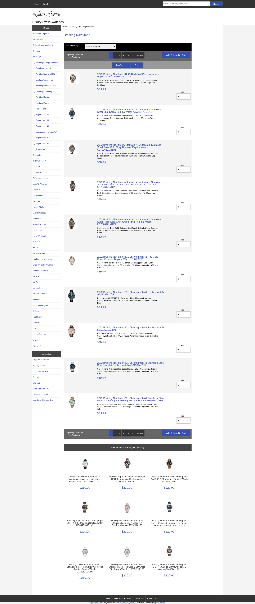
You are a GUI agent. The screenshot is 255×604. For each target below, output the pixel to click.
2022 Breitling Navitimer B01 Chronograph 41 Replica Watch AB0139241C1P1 (130, 293)
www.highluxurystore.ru (126, 603)
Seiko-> (36, 311)
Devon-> (36, 201)
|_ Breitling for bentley (42, 91)
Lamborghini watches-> (42, 259)
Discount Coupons (40, 394)
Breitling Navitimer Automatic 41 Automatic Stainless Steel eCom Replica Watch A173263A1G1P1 (84, 479)
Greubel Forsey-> (40, 224)
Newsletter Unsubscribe (43, 400)
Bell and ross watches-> (43, 45)
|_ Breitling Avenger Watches (45, 62)
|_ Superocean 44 (41, 120)
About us (117, 598)
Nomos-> (36, 288)
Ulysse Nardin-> (39, 334)
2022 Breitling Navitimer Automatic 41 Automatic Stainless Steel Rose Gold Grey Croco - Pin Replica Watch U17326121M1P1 (129, 222)
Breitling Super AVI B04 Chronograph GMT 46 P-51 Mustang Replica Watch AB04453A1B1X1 (169, 479)
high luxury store (96, 603)
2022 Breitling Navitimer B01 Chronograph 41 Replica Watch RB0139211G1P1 (130, 328)
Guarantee (139, 598)
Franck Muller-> (39, 207)
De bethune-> (38, 195)
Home (36, 4)
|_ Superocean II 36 (41, 138)
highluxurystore (159, 603)
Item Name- (121, 65)
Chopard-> (37, 166)
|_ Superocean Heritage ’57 (45, 132)
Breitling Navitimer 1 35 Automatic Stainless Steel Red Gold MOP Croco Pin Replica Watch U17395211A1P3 (127, 566)
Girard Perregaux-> (41, 213)
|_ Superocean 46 (41, 126)
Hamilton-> (37, 230)
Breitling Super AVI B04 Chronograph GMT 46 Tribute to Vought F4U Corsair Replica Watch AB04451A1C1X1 (169, 522)
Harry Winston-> (39, 236)
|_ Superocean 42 (41, 114)
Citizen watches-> (40, 178)
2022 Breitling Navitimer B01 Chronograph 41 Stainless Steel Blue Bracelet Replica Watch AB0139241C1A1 (130, 364)
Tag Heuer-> (38, 317)
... (132, 55)
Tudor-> (36, 323)
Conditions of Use (40, 371)
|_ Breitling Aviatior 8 (42, 68)
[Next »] (140, 55)
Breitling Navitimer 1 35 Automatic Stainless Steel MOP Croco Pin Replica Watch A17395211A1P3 (127, 522)
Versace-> (37, 346)
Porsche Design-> (40, 305)
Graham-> (37, 218)
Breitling (73, 27)
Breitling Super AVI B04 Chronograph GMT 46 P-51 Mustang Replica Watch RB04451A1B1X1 (85, 522)
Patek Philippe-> (40, 294)
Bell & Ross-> (39, 39)
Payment (127, 598)
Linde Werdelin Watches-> (44, 265)
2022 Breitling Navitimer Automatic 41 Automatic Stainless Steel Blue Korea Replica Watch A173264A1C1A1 (129, 110)
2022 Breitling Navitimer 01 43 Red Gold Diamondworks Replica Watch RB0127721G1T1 (128, 75)
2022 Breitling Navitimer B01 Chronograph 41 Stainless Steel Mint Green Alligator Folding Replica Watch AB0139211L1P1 (130, 399)
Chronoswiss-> (39, 172)
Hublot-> (36, 242)
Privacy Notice (39, 366)
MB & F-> (37, 276)
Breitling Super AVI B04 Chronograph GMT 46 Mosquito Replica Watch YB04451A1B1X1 (127, 479)
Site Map (36, 383)
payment (36, 300)
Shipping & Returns (41, 360)
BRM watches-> (39, 161)
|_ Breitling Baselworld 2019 (45, 74)
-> (37, 57)
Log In (46, 4)
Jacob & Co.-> (39, 253)
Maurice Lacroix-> (40, 271)
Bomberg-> (37, 51)
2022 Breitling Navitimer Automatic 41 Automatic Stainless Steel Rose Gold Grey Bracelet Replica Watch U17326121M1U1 (129, 147)
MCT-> (35, 282)
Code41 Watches (40, 184)
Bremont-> (37, 155)
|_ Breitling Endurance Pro (44, 86)
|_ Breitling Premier (41, 103)
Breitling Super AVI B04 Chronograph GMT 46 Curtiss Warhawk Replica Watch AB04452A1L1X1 (169, 566)
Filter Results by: (72, 46)
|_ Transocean (39, 149)
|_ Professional (39, 109)
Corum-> (36, 190)
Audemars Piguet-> (41, 34)
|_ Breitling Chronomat (43, 80)
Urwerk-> (36, 340)
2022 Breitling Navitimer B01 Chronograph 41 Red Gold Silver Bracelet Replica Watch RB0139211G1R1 (127, 258)
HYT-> (35, 248)
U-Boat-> (36, 328)
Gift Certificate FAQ (41, 389)
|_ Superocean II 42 (41, 143)
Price (137, 65)
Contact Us (37, 377)
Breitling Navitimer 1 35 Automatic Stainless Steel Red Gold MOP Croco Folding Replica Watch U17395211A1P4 (85, 568)
